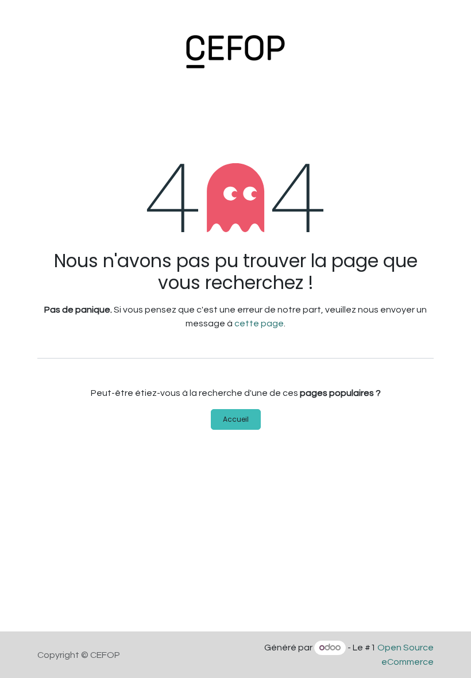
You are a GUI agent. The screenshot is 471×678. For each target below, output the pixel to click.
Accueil (236, 419)
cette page (259, 323)
